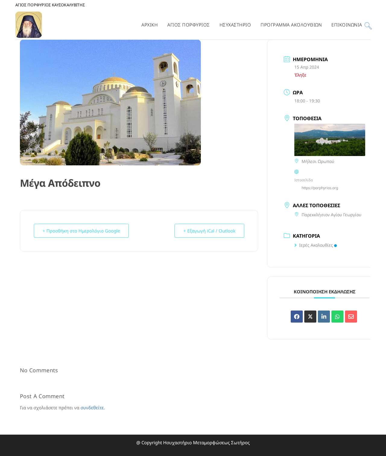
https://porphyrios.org (320, 187)
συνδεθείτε (92, 407)
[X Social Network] (310, 317)
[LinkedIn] (324, 317)
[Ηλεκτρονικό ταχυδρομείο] (351, 317)
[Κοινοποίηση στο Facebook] (297, 317)
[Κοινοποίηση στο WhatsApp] (337, 317)
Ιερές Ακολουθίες (316, 245)
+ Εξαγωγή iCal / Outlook (209, 231)
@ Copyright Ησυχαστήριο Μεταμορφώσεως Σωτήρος (193, 442)
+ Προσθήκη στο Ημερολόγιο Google (81, 231)
